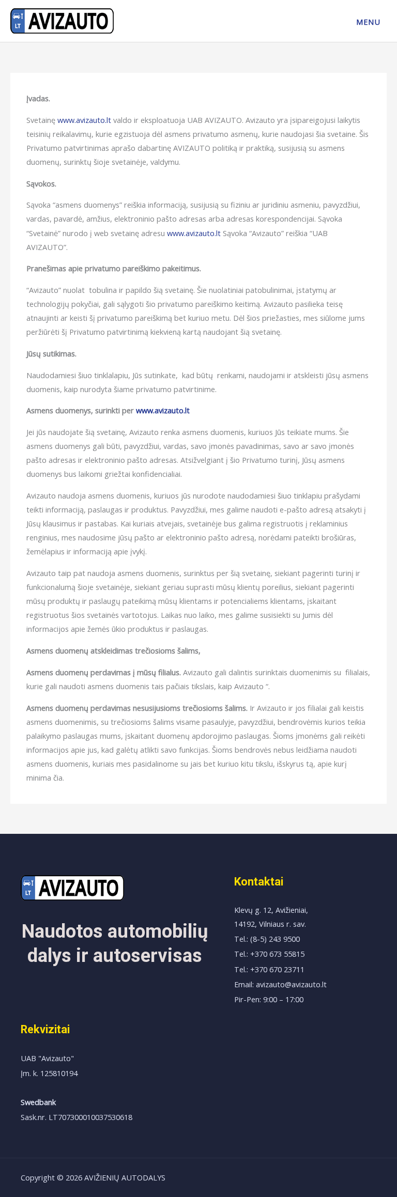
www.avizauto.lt (84, 120)
